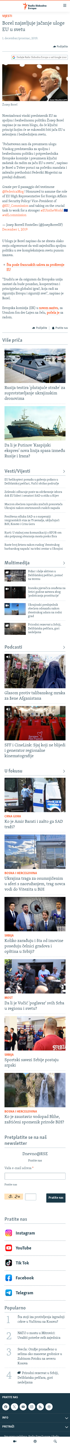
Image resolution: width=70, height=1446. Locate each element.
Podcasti (13, 647)
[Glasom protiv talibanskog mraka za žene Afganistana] (35, 671)
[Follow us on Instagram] (31, 1406)
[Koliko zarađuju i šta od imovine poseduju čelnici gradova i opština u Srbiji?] (35, 914)
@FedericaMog (13, 192)
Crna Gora (12, 816)
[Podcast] (35, 1441)
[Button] (60, 46)
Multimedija (17, 563)
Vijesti (7, 16)
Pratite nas (56, 1198)
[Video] (14, 1441)
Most (8, 998)
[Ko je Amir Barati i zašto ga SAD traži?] (35, 795)
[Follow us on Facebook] (5, 1406)
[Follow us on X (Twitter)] (14, 1406)
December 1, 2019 (14, 229)
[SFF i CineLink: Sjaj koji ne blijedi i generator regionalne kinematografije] (35, 723)
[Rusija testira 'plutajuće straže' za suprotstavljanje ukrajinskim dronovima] (35, 366)
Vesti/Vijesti (17, 471)
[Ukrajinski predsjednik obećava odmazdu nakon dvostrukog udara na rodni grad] (15, 609)
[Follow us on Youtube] (23, 1406)
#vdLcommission (14, 215)
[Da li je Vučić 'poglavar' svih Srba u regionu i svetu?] (35, 976)
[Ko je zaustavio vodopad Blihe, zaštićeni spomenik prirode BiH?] (35, 1090)
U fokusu (13, 771)
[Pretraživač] (55, 1441)
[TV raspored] (48, 1406)
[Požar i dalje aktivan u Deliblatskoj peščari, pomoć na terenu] (15, 576)
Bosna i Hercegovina (20, 873)
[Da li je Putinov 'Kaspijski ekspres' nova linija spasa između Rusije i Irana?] (35, 423)
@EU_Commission (15, 206)
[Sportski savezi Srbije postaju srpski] (35, 1033)
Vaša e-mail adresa (18, 1168)
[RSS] (40, 1406)
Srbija (9, 935)
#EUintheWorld (52, 210)
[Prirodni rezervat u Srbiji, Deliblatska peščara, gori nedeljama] (15, 629)
